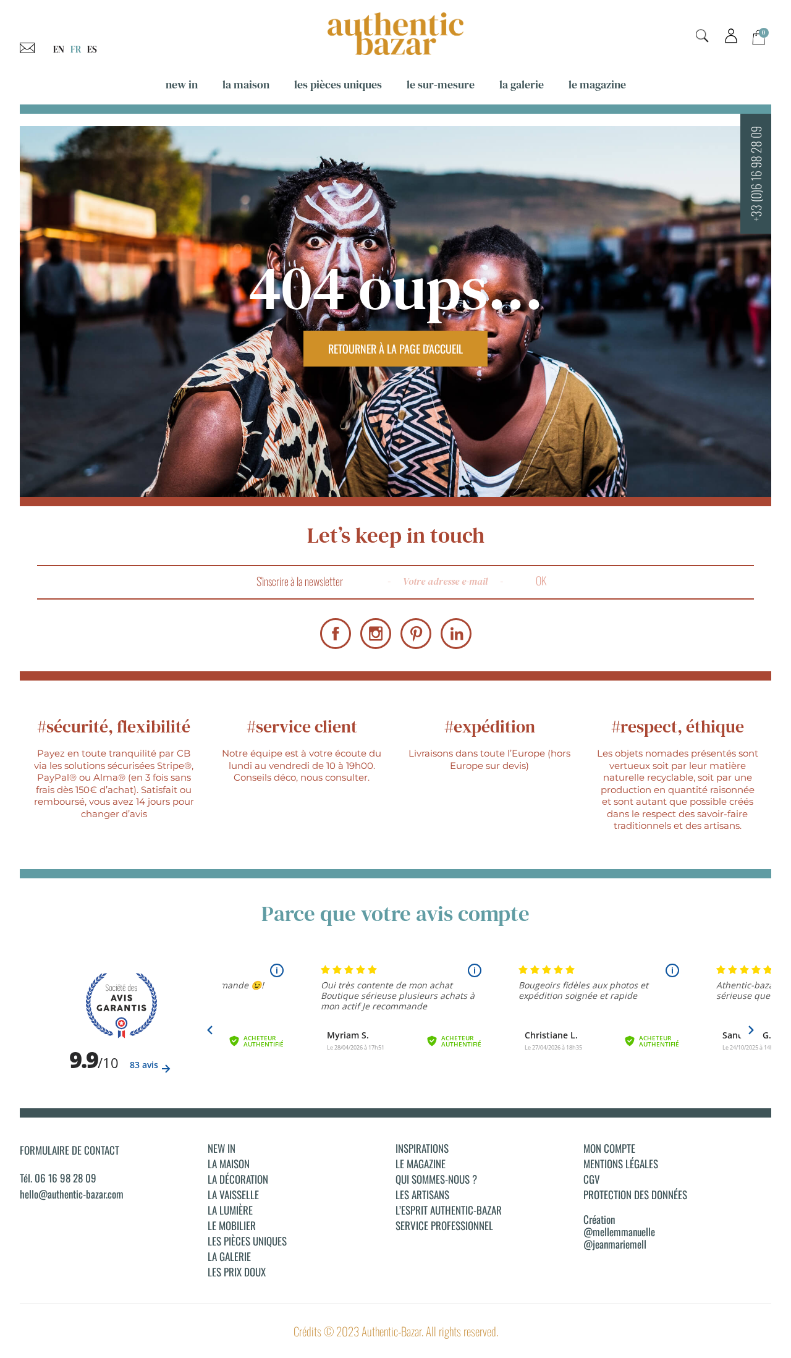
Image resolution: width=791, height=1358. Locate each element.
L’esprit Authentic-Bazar (449, 1210)
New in (182, 84)
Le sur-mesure (441, 84)
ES (92, 49)
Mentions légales (620, 1164)
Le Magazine (421, 1164)
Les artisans (422, 1195)
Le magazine (597, 84)
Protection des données (635, 1195)
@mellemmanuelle (619, 1231)
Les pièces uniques (338, 84)
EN (58, 49)
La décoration (238, 1179)
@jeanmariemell (614, 1244)
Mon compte (609, 1148)
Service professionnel (444, 1226)
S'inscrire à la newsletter (299, 581)
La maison (245, 84)
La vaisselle (233, 1195)
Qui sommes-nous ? (436, 1179)
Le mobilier (232, 1226)
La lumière (230, 1210)
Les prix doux (237, 1272)
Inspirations (422, 1148)
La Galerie (521, 84)
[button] (702, 36)
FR (75, 49)
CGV (591, 1179)
